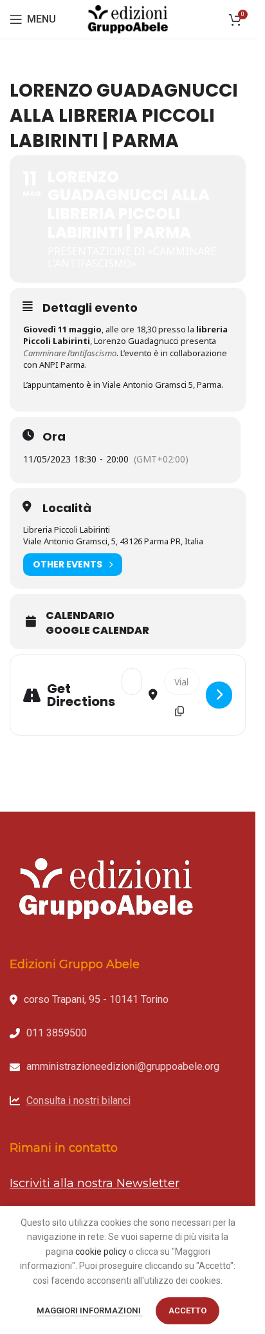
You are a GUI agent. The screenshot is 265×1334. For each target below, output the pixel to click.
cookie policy (101, 1251)
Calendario (80, 616)
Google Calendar (97, 630)
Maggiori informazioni (90, 1310)
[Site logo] (128, 19)
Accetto (187, 1310)
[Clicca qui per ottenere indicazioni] (219, 695)
